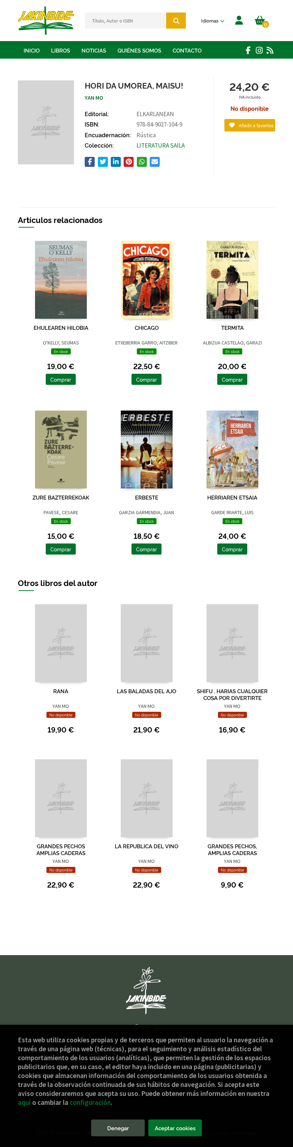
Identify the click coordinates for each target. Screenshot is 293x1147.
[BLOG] (269, 50)
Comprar (60, 379)
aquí (24, 1102)
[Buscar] (176, 21)
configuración (90, 1102)
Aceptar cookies (175, 1128)
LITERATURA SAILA (160, 145)
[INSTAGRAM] (259, 50)
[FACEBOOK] (248, 50)
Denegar (118, 1128)
